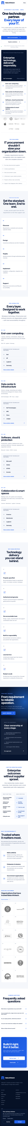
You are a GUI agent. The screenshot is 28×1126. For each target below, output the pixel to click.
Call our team (14, 1058)
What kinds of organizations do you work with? (13, 1008)
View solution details (14, 369)
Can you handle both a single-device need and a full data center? (14, 1014)
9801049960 (18, 1096)
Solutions (2, 1096)
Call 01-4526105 (8, 713)
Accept (20, 1121)
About (2, 1092)
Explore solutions (14, 42)
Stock (2, 1098)
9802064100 (18, 1098)
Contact (2, 1104)
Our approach (14, 751)
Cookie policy (10, 1118)
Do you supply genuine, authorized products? (13, 1018)
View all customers (5, 899)
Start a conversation (14, 37)
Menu (24, 2)
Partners (2, 1102)
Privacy (4, 1118)
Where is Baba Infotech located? (13, 1028)
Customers (3, 1100)
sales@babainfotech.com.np (21, 1092)
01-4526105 (18, 1094)
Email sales (14, 1062)
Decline (8, 1121)
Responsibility (3, 1094)
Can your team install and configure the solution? (13, 1023)
